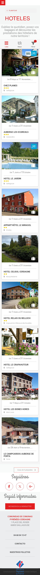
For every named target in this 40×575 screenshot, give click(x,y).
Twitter (21, 488)
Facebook (10, 488)
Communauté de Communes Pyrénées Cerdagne (20, 572)
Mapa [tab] (20, 47)
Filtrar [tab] (33, 47)
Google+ (32, 488)
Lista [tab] (6, 47)
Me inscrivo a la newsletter (20, 506)
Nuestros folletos (20, 552)
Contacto (20, 543)
